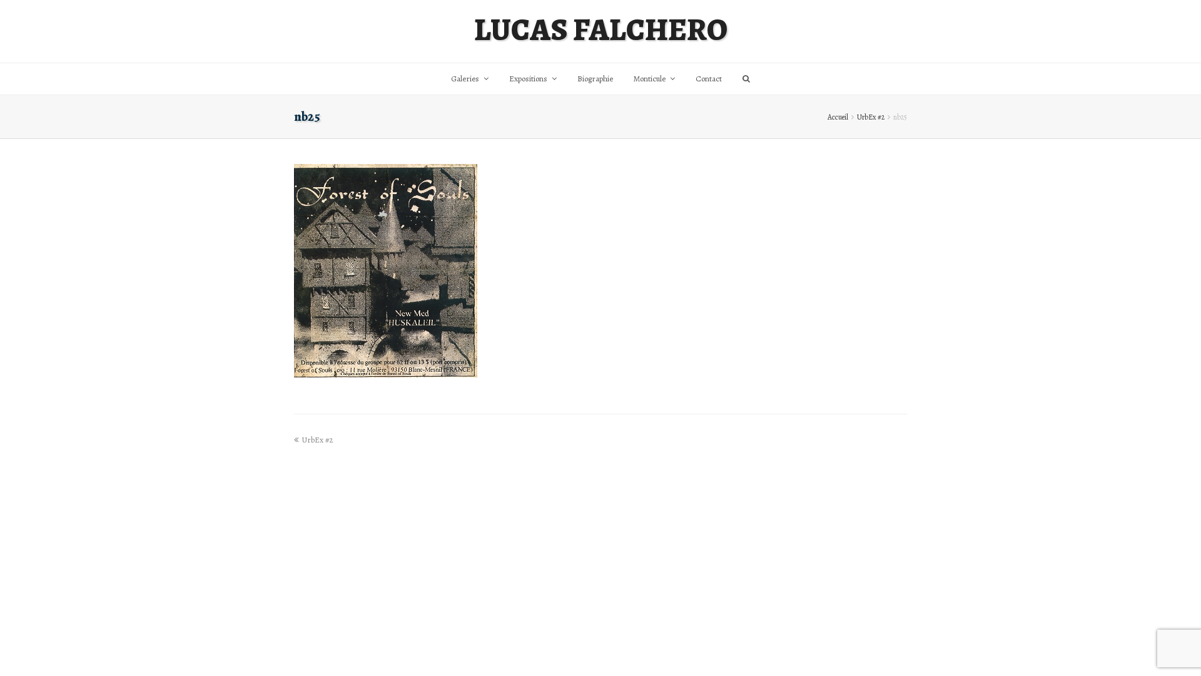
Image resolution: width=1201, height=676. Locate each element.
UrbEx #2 (870, 117)
